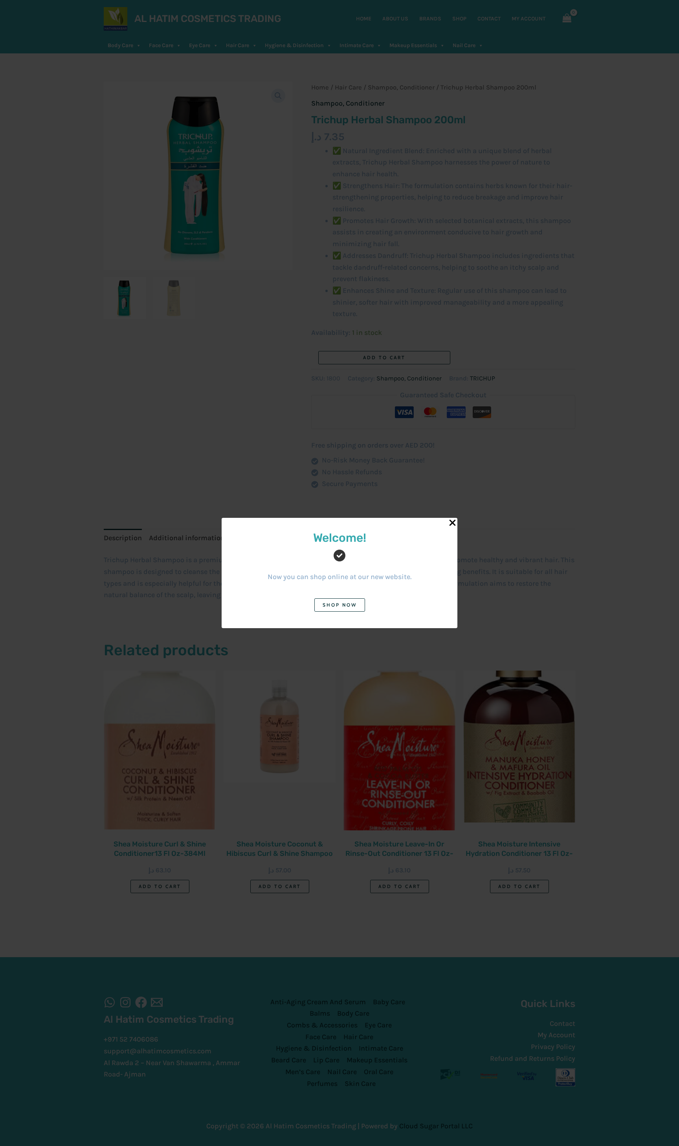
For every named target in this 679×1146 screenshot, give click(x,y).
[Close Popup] (452, 523)
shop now (340, 605)
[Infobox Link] (339, 562)
